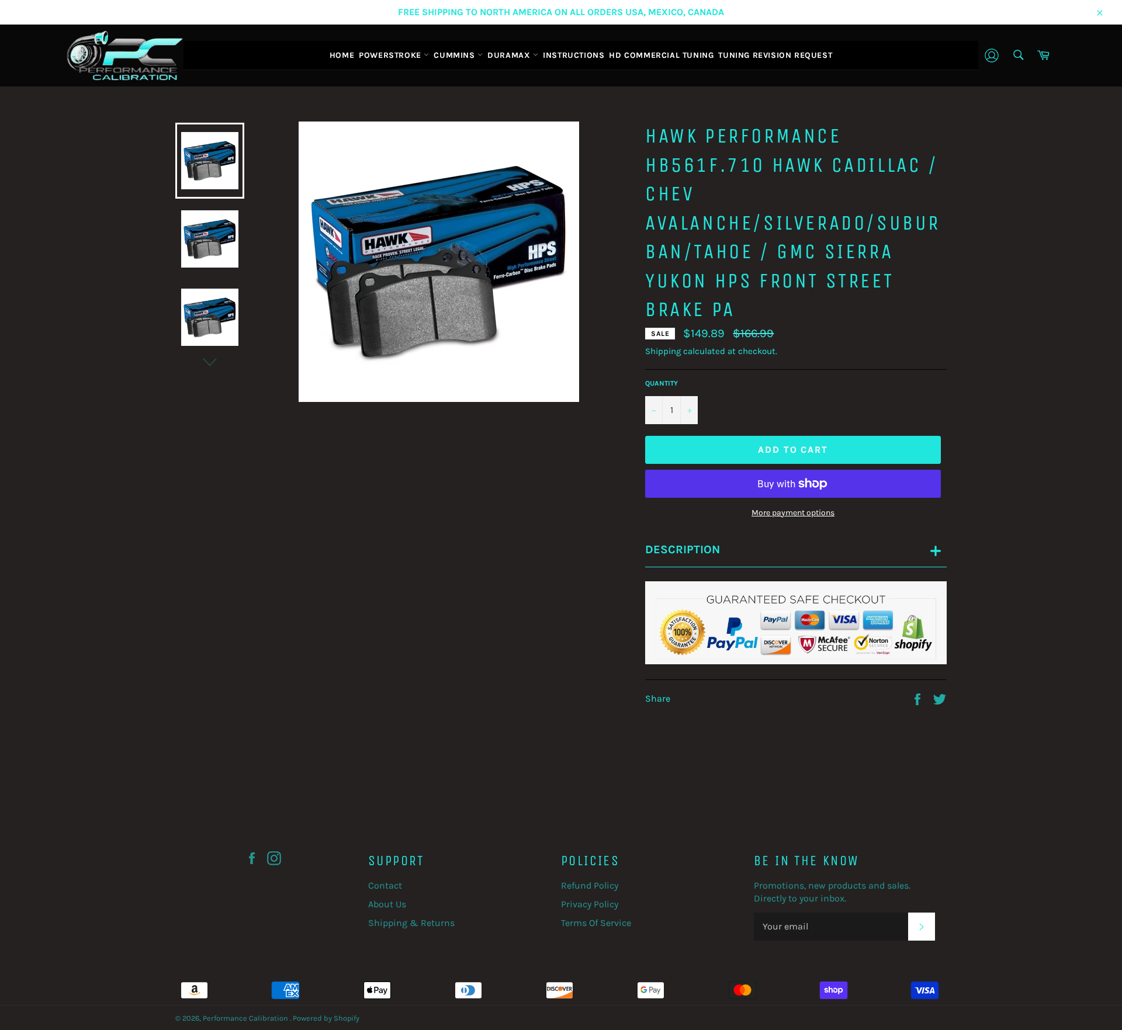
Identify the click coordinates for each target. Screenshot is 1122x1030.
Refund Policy (589, 885)
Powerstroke (391, 55)
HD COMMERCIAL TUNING (661, 55)
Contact (385, 885)
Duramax (510, 55)
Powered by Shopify (326, 1018)
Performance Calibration (246, 1018)
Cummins (455, 55)
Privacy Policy (589, 904)
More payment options (793, 513)
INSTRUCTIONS (573, 55)
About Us (387, 904)
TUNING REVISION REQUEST (775, 55)
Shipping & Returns (411, 922)
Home (342, 55)
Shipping (663, 351)
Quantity (661, 383)
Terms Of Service (596, 922)
